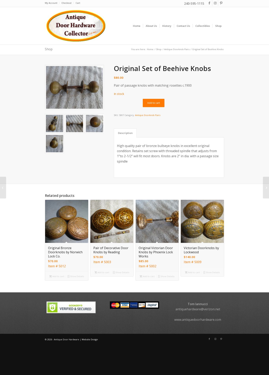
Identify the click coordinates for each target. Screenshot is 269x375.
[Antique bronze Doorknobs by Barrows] (3, 187)
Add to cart (153, 103)
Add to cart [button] (58, 276)
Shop (49, 49)
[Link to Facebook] (209, 3)
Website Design (90, 339)
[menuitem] (52, 3)
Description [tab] (125, 133)
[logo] (75, 26)
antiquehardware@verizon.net (197, 309)
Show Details (77, 276)
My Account (51, 2)
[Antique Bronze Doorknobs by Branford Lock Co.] (266, 187)
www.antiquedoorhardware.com (197, 319)
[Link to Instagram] (215, 3)
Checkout (66, 2)
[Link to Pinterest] (221, 3)
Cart (78, 2)
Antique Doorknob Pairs (147, 115)
